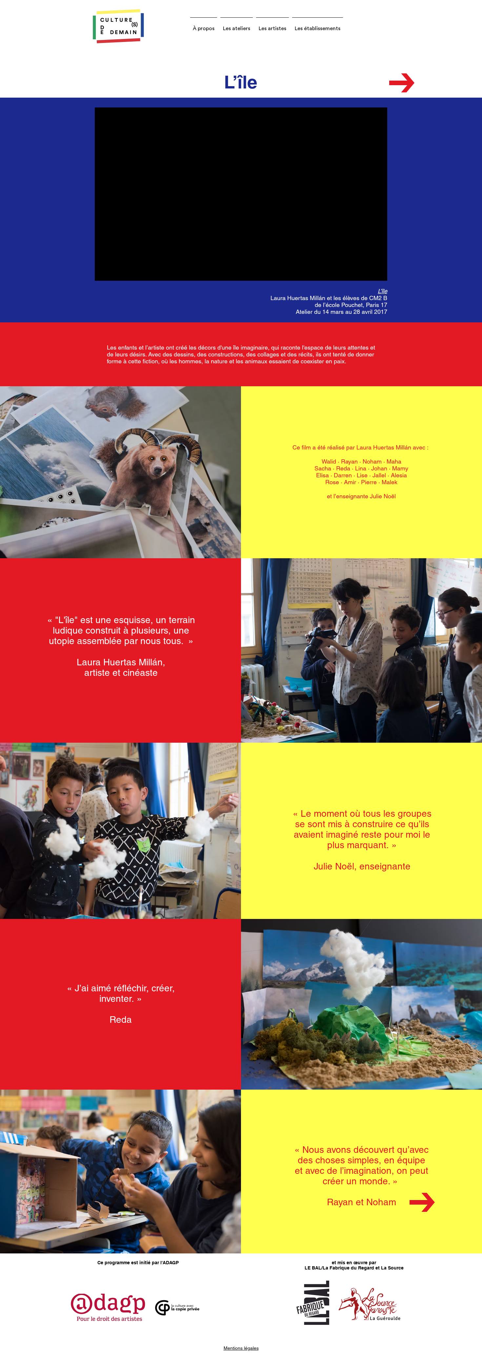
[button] (204, 25)
